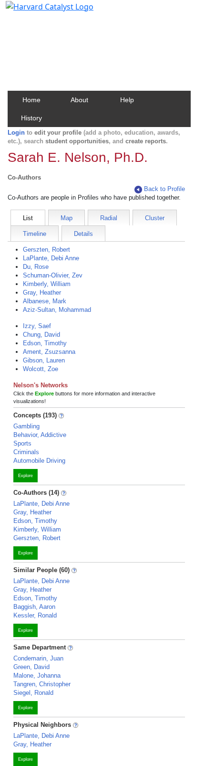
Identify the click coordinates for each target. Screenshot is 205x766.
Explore (25, 475)
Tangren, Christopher (42, 684)
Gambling (26, 426)
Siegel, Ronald (33, 692)
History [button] (31, 118)
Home (31, 100)
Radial (108, 218)
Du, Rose (36, 266)
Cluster (154, 218)
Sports (22, 443)
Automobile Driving (39, 460)
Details (83, 233)
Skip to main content (39, 11)
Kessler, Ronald (35, 615)
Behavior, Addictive (39, 434)
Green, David (31, 666)
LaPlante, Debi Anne (51, 258)
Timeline (34, 233)
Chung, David (41, 334)
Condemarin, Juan (38, 658)
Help (127, 100)
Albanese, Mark (44, 301)
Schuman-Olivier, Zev (52, 275)
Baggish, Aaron (34, 606)
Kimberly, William (47, 283)
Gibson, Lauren (44, 360)
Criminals (26, 452)
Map (66, 218)
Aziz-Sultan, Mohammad (57, 309)
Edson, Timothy (45, 343)
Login (16, 132)
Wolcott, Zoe (40, 368)
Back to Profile (164, 188)
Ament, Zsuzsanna (49, 351)
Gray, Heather (42, 292)
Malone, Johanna (37, 675)
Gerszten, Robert (46, 249)
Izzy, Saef (37, 326)
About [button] (79, 100)
